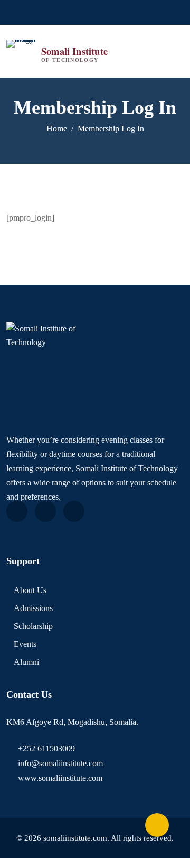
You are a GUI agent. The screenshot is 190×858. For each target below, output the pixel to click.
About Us (30, 590)
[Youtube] (92, 12)
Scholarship (33, 626)
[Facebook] (77, 12)
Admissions (33, 608)
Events (25, 644)
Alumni (26, 661)
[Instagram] (107, 12)
